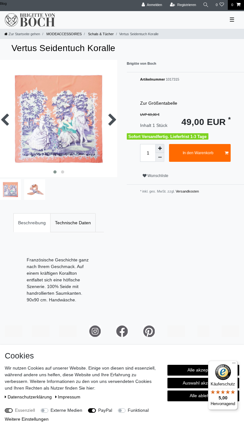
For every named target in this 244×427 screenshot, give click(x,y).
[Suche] (206, 5)
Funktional (138, 410)
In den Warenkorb (198, 153)
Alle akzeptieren (203, 369)
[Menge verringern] (159, 157)
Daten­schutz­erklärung (30, 396)
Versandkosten (187, 191)
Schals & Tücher (100, 34)
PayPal (105, 410)
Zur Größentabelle (158, 103)
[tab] (32, 222)
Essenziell (25, 410)
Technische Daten (73, 222)
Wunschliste (157, 176)
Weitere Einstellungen (27, 419)
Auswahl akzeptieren (203, 382)
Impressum (69, 396)
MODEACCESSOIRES (63, 34)
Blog (3, 3)
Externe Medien (66, 410)
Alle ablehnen (203, 395)
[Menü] (234, 364)
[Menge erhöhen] (159, 148)
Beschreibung (32, 222)
